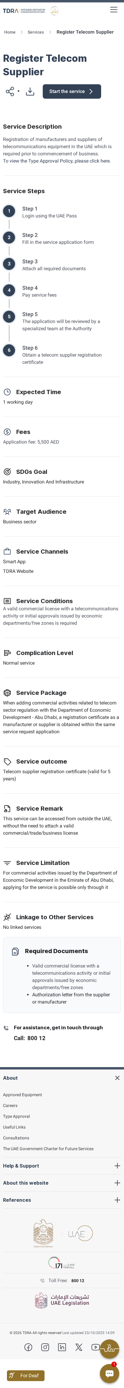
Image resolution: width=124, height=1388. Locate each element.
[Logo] (24, 11)
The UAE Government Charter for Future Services (48, 1148)
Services (36, 32)
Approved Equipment (22, 1094)
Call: (29, 1038)
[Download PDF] (28, 91)
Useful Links (14, 1127)
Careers (10, 1105)
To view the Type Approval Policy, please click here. (57, 161)
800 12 (77, 1280)
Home (10, 32)
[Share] (8, 91)
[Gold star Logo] (55, 11)
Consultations (16, 1137)
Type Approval (16, 1116)
